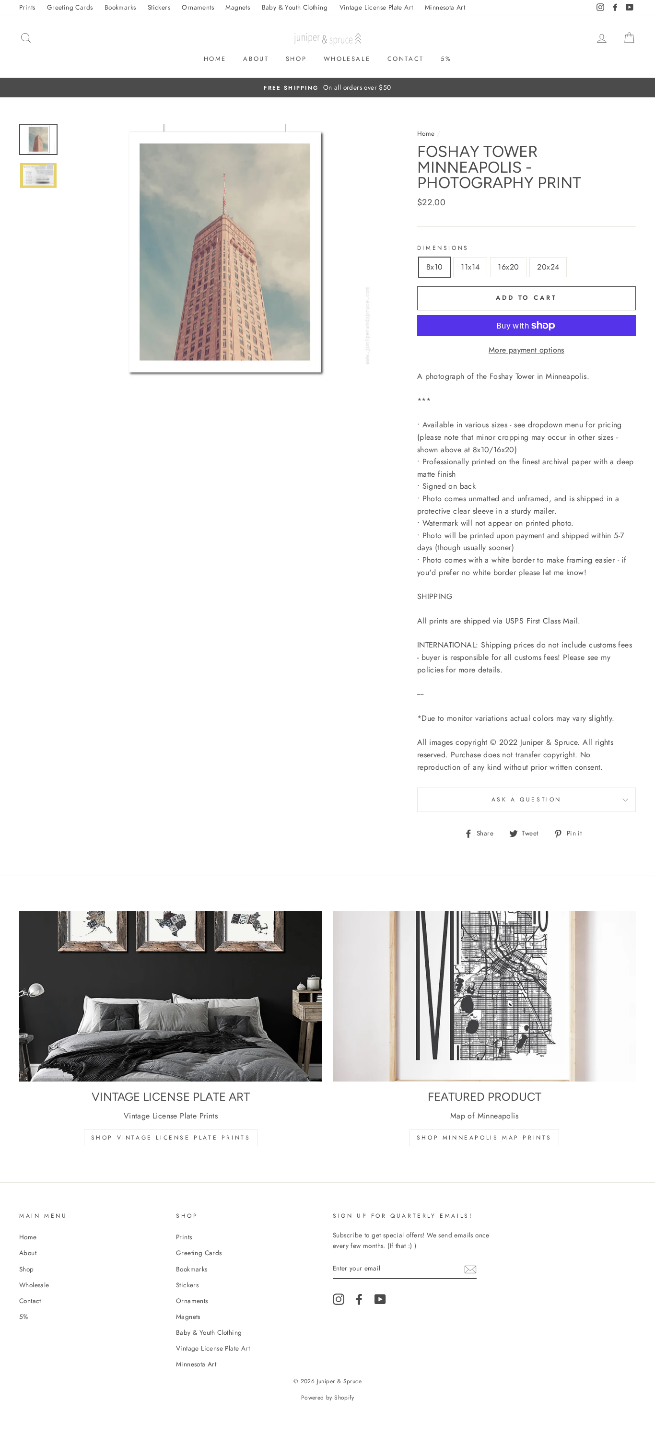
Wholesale (347, 58)
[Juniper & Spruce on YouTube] (380, 1299)
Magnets (237, 7)
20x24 (548, 266)
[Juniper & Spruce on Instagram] (338, 1299)
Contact (405, 58)
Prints (27, 7)
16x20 (508, 266)
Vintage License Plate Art (376, 7)
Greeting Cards (70, 7)
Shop (296, 58)
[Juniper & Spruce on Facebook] (359, 1299)
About (256, 58)
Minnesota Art (445, 7)
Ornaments (198, 7)
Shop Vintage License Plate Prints (171, 1137)
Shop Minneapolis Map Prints (484, 1137)
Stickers (159, 7)
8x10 (434, 266)
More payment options (526, 349)
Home (215, 58)
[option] (327, 87)
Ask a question (526, 799)
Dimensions (443, 248)
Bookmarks (120, 7)
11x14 (470, 266)
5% (446, 58)
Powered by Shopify (327, 1397)
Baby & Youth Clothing (295, 7)
